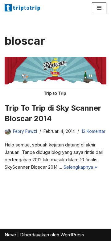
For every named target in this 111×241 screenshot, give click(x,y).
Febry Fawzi (25, 131)
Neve (10, 235)
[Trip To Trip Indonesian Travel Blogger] (23, 7)
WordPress (72, 235)
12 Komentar (93, 131)
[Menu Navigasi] (99, 7)
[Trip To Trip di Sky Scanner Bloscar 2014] (55, 77)
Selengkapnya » (80, 167)
